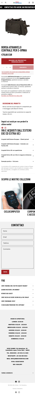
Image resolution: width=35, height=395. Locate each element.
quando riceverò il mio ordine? (10, 290)
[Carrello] (33, 2)
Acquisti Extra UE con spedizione (17, 150)
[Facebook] (2, 128)
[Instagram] (5, 128)
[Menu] (2, 2)
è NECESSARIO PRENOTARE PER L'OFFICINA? (12, 305)
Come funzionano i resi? (8, 301)
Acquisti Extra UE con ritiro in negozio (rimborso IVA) (17, 155)
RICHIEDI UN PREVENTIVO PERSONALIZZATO (17, 61)
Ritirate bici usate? (7, 293)
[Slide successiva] (32, 199)
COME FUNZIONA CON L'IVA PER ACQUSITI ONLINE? (14, 286)
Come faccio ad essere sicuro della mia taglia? (15, 297)
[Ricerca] (5, 2)
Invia (5, 272)
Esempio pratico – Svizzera (17, 161)
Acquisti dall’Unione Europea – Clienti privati (17, 139)
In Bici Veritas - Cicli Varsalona (19, 385)
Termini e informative (18, 388)
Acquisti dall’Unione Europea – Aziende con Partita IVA (17, 144)
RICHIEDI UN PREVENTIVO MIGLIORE (11, 95)
